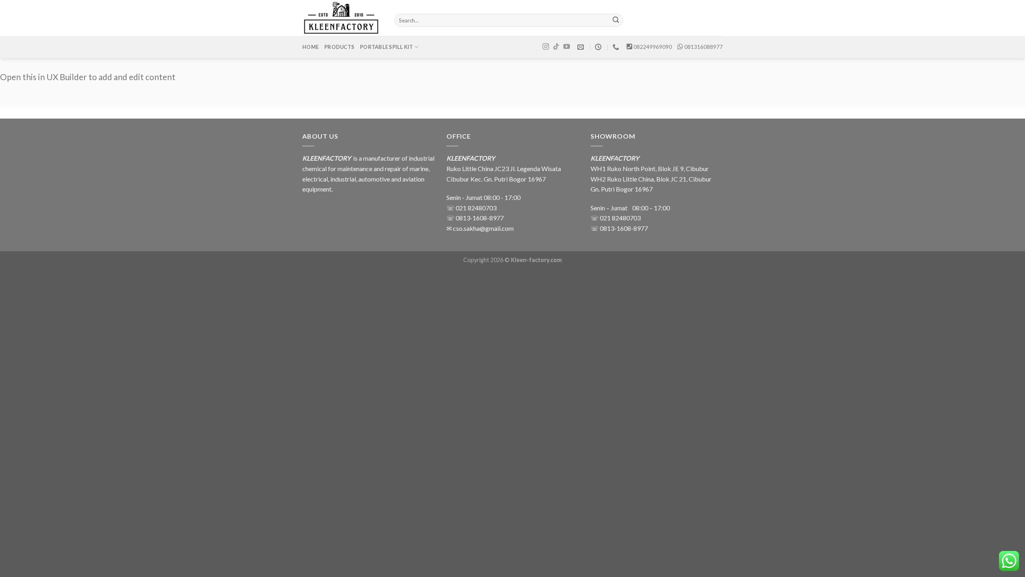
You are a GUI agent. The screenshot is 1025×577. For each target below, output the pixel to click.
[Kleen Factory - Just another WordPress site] (342, 18)
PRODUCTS (339, 47)
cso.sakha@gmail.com (483, 228)
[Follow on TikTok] (556, 46)
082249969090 (652, 47)
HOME (310, 47)
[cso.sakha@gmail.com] (581, 47)
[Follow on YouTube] (566, 46)
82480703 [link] (626, 218)
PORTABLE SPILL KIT (386, 47)
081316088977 (703, 47)
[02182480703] (617, 47)
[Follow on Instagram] (546, 46)
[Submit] (616, 20)
